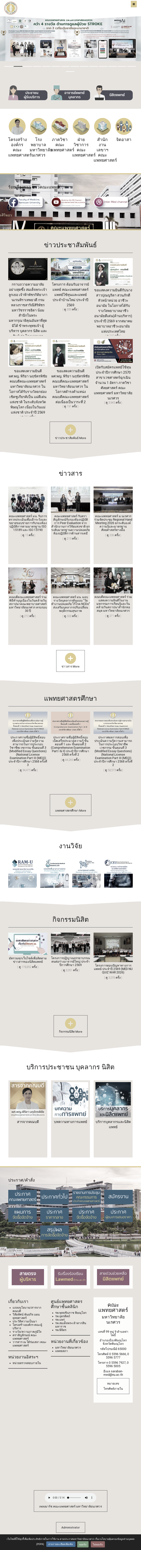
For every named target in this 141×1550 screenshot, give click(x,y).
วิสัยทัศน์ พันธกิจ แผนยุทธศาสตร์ (26, 1316)
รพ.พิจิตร (60, 1330)
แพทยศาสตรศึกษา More (70, 810)
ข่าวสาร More (70, 666)
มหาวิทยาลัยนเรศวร (68, 1347)
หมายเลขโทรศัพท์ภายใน (113, 1386)
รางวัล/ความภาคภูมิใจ (27, 1331)
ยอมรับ (82, 1544)
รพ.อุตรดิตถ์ (62, 1316)
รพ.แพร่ (60, 1319)
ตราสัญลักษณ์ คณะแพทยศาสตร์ (25, 1336)
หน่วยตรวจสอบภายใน (27, 1363)
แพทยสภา (61, 1351)
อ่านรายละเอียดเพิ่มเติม (60, 1544)
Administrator (70, 1527)
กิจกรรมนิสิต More (70, 1031)
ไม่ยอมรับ (98, 1544)
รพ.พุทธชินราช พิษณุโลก (70, 1312)
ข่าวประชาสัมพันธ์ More (70, 438)
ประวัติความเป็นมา (25, 1321)
